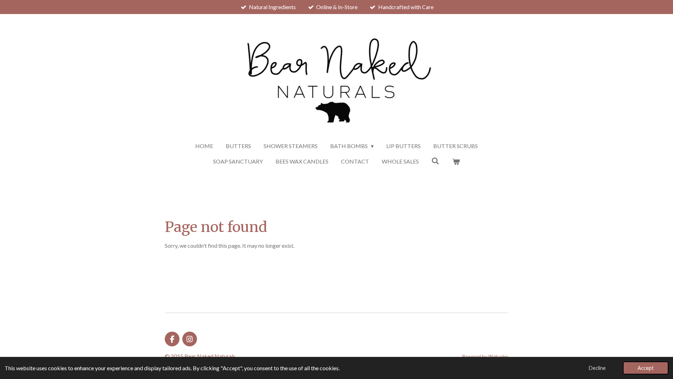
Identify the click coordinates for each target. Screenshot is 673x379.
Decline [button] (597, 368)
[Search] (435, 160)
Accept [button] (646, 368)
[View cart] (456, 161)
